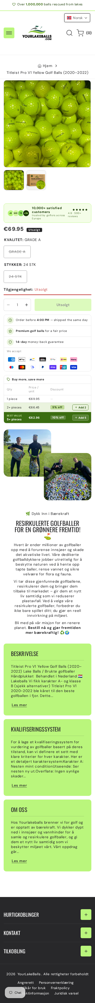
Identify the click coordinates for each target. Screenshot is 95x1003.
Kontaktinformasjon (32, 993)
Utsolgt (26, 289)
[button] (9, 33)
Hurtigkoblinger (21, 914)
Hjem (47, 65)
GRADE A (20, 253)
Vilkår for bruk (34, 988)
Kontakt (12, 932)
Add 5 (82, 417)
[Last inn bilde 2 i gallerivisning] (36, 180)
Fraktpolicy (60, 988)
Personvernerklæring (56, 982)
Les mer (19, 705)
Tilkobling (14, 951)
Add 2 (82, 407)
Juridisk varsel (66, 993)
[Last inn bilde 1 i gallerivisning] (14, 180)
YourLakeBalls (29, 974)
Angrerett (26, 982)
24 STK (18, 278)
